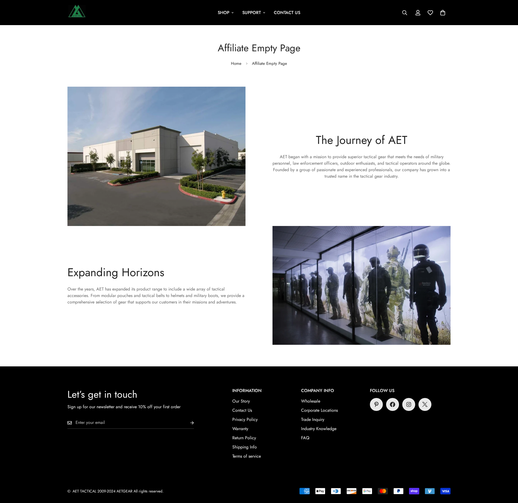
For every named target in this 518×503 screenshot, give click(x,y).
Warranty (240, 429)
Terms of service (246, 456)
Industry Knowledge (318, 429)
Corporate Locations (319, 410)
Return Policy (244, 438)
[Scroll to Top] (507, 473)
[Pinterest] (376, 404)
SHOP (223, 12)
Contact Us (287, 12)
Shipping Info (244, 447)
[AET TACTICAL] (76, 12)
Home (236, 63)
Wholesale (310, 401)
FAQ (305, 438)
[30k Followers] (392, 404)
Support (251, 12)
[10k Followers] (408, 404)
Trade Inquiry (312, 419)
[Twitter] (424, 404)
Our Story (241, 401)
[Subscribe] (188, 423)
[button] (443, 12)
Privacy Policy (245, 419)
